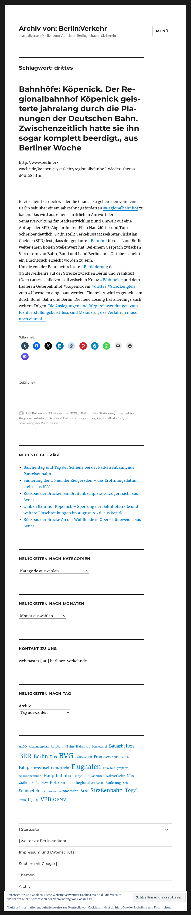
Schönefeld (30, 790)
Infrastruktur (125, 413)
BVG (66, 755)
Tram (22, 800)
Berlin (41, 757)
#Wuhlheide (111, 279)
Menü (162, 31)
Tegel (131, 791)
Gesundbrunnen (30, 776)
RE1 (71, 783)
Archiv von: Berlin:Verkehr (63, 28)
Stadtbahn (70, 791)
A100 (23, 746)
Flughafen (86, 767)
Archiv (25, 705)
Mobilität (97, 776)
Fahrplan (125, 757)
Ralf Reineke (34, 413)
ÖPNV (59, 799)
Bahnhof (55, 418)
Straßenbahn (106, 790)
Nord (131, 776)
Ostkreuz (26, 783)
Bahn (70, 746)
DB (90, 757)
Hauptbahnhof (58, 775)
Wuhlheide (49, 423)
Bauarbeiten (121, 746)
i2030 (78, 776)
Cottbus (80, 757)
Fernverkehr (60, 768)
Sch (125, 783)
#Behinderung (94, 266)
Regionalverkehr (31, 418)
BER (25, 756)
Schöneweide (52, 791)
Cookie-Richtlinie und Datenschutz (147, 907)
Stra (84, 791)
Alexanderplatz (39, 746)
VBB (46, 799)
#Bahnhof (97, 240)
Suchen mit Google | (38, 863)
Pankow (41, 783)
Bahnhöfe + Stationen (97, 413)
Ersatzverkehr (106, 757)
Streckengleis (29, 423)
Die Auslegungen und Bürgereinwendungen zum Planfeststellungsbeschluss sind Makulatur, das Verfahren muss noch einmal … (78, 312)
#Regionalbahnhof (120, 208)
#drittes (98, 286)
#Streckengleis (121, 286)
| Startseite (29, 829)
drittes (90, 418)
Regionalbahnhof (109, 418)
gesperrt (122, 768)
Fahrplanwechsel (34, 767)
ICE (86, 776)
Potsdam (58, 782)
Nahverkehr (115, 776)
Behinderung (73, 418)
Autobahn (57, 746)
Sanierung (113, 783)
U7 (36, 800)
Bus (53, 757)
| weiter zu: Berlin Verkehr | (43, 841)
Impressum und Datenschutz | (47, 852)
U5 (30, 800)
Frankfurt (109, 768)
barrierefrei (99, 746)
